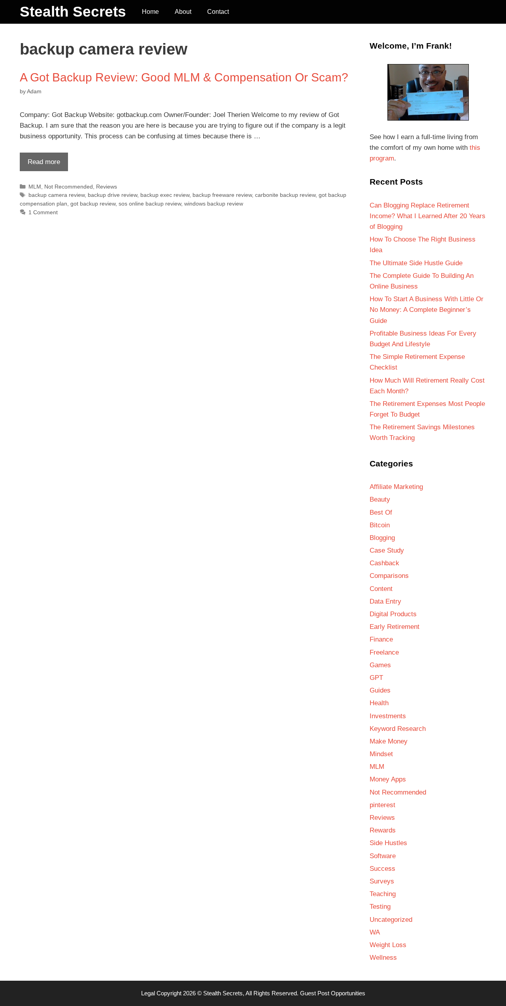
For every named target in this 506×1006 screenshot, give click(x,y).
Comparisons (389, 575)
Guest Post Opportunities (332, 993)
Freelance (384, 652)
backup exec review (164, 195)
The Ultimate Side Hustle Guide (416, 263)
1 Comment (43, 212)
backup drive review (112, 195)
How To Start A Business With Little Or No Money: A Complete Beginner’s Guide (426, 309)
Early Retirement (394, 626)
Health (379, 703)
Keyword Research (398, 728)
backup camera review (56, 195)
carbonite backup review (285, 195)
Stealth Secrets (73, 12)
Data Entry (385, 601)
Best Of (381, 512)
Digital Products (393, 614)
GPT (376, 677)
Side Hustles (388, 843)
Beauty (380, 499)
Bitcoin (380, 525)
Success (382, 868)
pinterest (382, 805)
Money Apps (388, 779)
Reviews (106, 186)
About (183, 11)
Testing (380, 906)
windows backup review (213, 203)
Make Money (389, 741)
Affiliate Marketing (396, 487)
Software (383, 856)
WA (375, 932)
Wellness (383, 957)
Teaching (383, 894)
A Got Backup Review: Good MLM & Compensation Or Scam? (184, 77)
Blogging (382, 538)
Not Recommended (68, 186)
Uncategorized (391, 919)
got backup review (92, 203)
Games (380, 665)
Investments (388, 716)
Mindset (381, 754)
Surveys (382, 881)
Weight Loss (388, 945)
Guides (380, 690)
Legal (148, 993)
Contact (218, 11)
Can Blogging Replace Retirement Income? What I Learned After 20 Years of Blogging (427, 216)
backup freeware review (222, 195)
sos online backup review (150, 203)
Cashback (384, 563)
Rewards (383, 830)
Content (381, 589)
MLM (34, 186)
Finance (381, 639)
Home (150, 11)
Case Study (387, 550)
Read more (40, 164)
